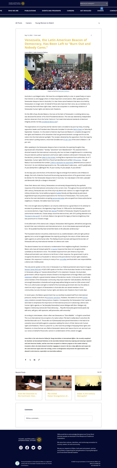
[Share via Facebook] (25, 360)
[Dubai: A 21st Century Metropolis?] (88, 383)
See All (99, 372)
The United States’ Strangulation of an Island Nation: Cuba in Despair (58, 395)
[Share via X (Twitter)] (30, 360)
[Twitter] (33, 448)
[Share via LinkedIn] (34, 360)
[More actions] (91, 35)
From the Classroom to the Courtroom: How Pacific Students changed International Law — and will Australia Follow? (28, 395)
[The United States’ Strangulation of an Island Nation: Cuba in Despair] (58, 383)
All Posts (19, 23)
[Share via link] (39, 360)
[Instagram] (21, 448)
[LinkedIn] (39, 448)
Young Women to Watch (44, 23)
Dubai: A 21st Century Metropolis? (86, 395)
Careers (29, 23)
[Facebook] (27, 448)
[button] (101, 8)
